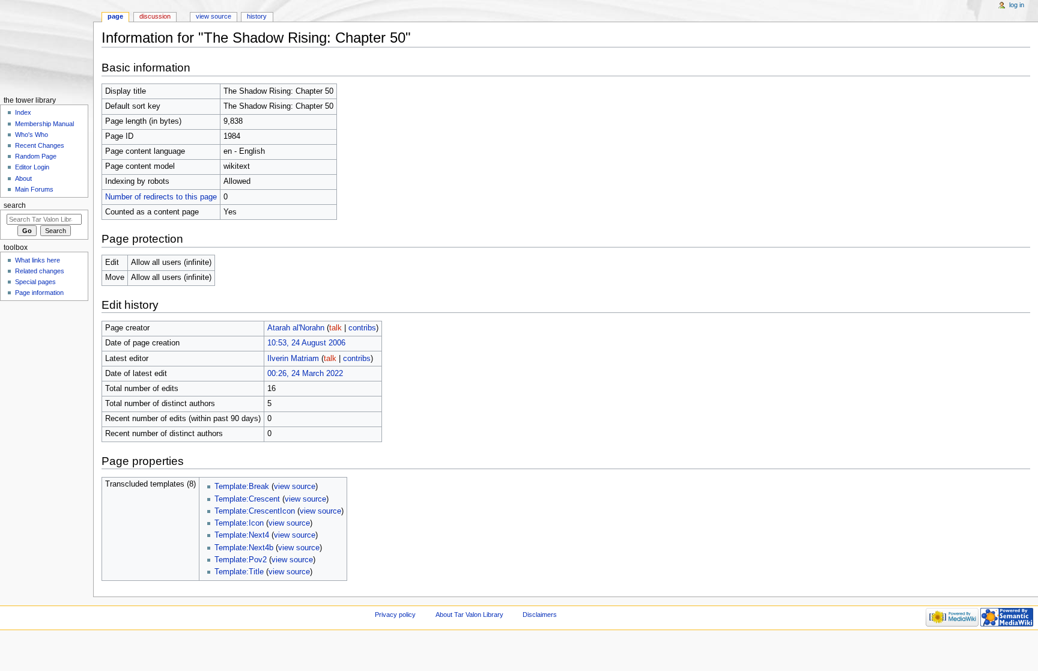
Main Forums (34, 189)
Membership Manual (44, 123)
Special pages (35, 281)
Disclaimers (540, 614)
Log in (1016, 4)
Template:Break (241, 486)
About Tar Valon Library (469, 614)
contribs (362, 328)
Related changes (39, 271)
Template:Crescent (247, 499)
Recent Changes (39, 145)
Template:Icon (239, 523)
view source (294, 486)
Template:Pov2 (240, 560)
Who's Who (31, 134)
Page (115, 16)
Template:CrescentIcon (254, 511)
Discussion (155, 16)
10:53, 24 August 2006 (306, 343)
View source (213, 16)
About (23, 178)
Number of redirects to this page (161, 197)
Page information (39, 292)
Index (23, 112)
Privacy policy (395, 614)
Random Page (35, 156)
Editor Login (32, 167)
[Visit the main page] (46, 46)
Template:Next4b (243, 548)
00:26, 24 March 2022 (305, 373)
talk (335, 328)
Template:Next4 (241, 535)
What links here (37, 260)
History (257, 16)
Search (15, 205)
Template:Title (239, 572)
